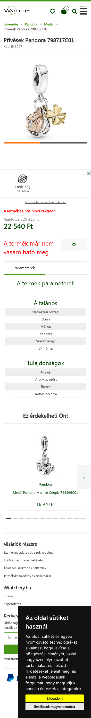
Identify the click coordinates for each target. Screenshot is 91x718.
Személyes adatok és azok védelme (28, 552)
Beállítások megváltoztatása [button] (54, 706)
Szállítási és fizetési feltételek (24, 560)
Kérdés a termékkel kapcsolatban (45, 202)
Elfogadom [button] (55, 698)
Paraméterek (24, 267)
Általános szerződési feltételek (25, 568)
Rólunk (8, 596)
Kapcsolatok (12, 604)
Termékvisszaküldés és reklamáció (27, 576)
